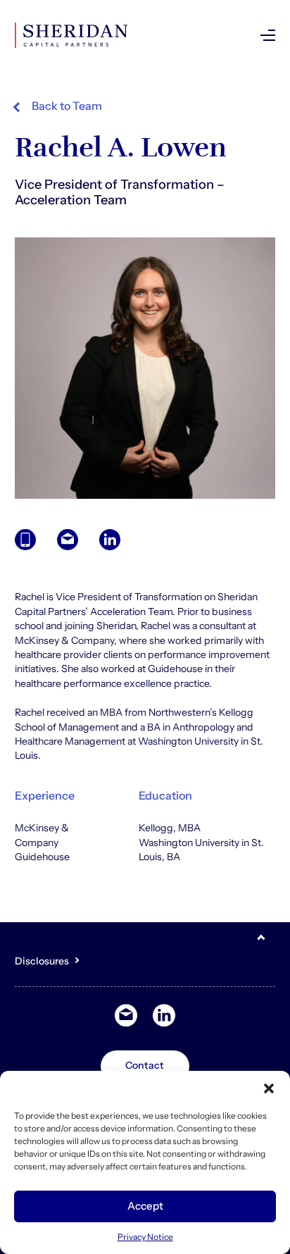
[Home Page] (71, 36)
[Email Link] (67, 539)
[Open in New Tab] (109, 539)
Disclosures (42, 961)
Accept (145, 1205)
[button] (269, 1088)
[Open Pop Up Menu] (267, 36)
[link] (58, 106)
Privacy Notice (145, 1236)
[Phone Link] (25, 539)
